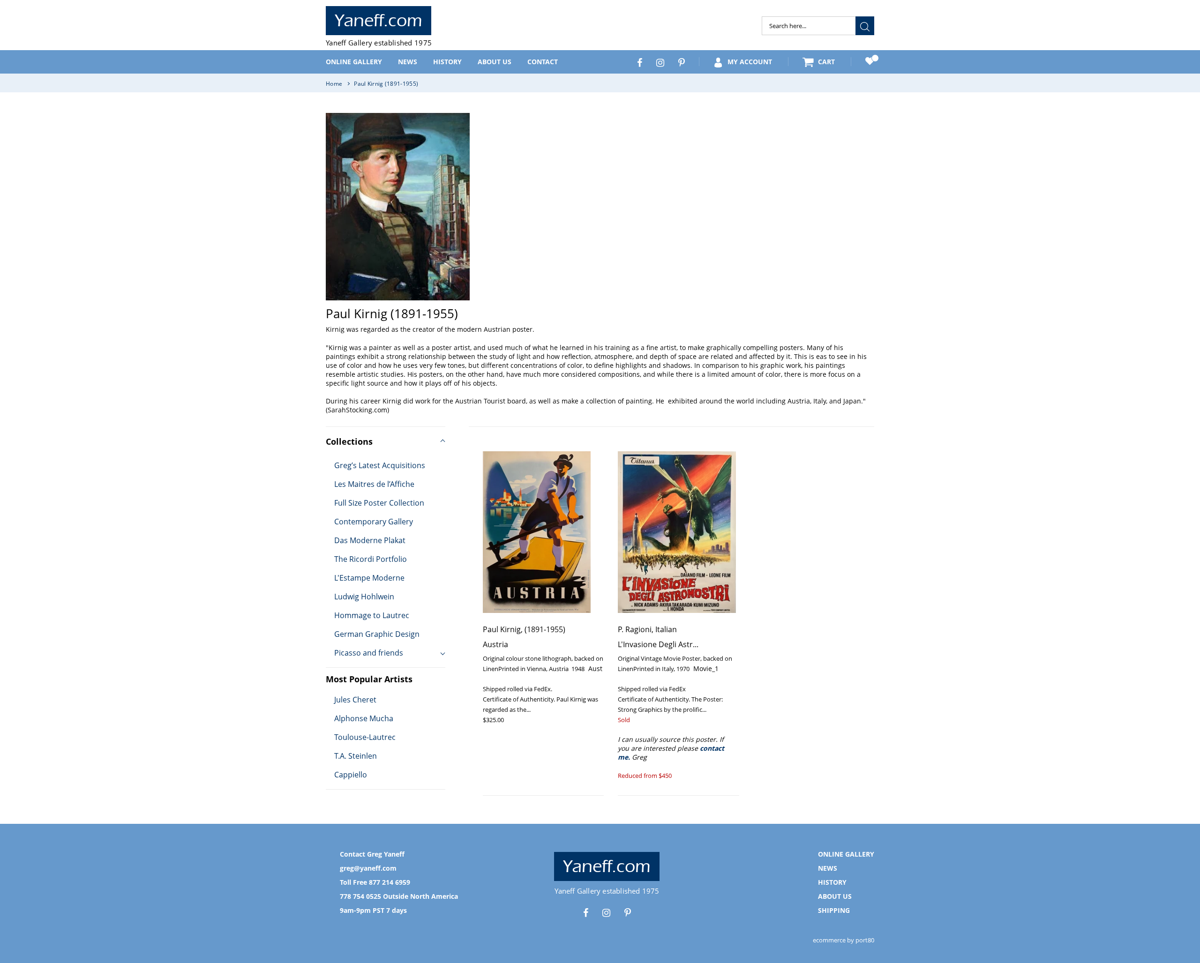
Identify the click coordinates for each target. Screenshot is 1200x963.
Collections (349, 441)
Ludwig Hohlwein (364, 596)
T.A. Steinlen (355, 756)
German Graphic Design (377, 634)
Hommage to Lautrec (371, 615)
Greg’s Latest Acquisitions (379, 465)
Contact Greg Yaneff (372, 854)
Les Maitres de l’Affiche (374, 484)
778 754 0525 (360, 896)
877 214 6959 (389, 882)
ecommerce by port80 (843, 940)
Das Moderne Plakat (369, 540)
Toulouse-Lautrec (365, 737)
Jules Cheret (355, 699)
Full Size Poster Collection (379, 503)
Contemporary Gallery (373, 521)
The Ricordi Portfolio (370, 559)
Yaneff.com (378, 20)
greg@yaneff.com (368, 868)
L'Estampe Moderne (369, 578)
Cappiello (350, 774)
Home (334, 84)
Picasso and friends (368, 653)
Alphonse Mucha (363, 718)
